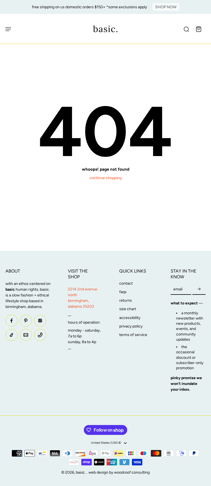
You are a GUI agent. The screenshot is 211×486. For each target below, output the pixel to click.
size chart (127, 309)
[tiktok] (11, 335)
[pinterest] (26, 321)
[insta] (40, 321)
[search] (186, 28)
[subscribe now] (199, 289)
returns (125, 300)
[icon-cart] (198, 28)
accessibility (129, 317)
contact (126, 283)
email (177, 289)
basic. (81, 472)
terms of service (133, 334)
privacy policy (131, 326)
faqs (123, 292)
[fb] (11, 321)
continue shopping (106, 178)
